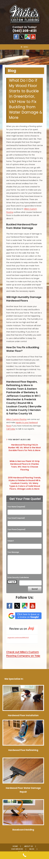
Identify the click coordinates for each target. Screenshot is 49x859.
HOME (15, 846)
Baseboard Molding (23, 829)
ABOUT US (28, 846)
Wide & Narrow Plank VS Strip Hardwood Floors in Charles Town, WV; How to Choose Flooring (25, 465)
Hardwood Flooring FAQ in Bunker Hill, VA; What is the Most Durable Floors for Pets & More (24, 447)
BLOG (32, 849)
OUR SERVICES (17, 849)
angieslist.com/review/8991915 (18, 638)
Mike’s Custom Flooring (16, 419)
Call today (10, 429)
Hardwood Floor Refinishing (23, 750)
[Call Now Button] (24, 855)
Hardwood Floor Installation (23, 715)
